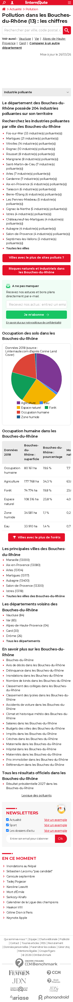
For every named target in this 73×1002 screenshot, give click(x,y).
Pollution (32, 9)
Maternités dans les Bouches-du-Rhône (33, 754)
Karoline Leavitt (17, 887)
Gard (22, 43)
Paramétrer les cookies (43, 947)
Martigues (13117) (17, 575)
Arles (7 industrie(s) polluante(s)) (28, 174)
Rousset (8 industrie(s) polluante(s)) (30, 154)
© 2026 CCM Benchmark (36, 955)
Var (37, 39)
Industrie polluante (18, 92)
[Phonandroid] (53, 997)
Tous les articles (30, 943)
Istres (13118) (14, 591)
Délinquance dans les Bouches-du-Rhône (35, 670)
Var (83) (11, 620)
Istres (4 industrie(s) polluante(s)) (28, 214)
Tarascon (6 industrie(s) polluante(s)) (31, 189)
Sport (13, 825)
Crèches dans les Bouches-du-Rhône (32, 739)
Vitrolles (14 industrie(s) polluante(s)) (31, 143)
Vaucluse (25, 39)
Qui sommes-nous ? (15, 939)
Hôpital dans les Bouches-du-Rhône (31, 749)
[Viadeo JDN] (53, 989)
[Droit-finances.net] (53, 981)
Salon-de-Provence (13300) (25, 586)
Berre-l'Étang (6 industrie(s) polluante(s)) (34, 194)
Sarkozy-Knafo (16, 897)
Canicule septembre (20, 876)
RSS (43, 943)
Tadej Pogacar (16, 881)
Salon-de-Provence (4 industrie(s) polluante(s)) (38, 234)
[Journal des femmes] (19, 972)
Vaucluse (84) (15, 615)
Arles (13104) (14, 570)
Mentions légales (27, 951)
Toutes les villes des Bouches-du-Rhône (35, 596)
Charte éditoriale (48, 939)
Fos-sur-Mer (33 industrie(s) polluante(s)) (34, 133)
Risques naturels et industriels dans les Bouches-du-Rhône (36, 270)
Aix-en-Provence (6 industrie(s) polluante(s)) (36, 184)
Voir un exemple (55, 820)
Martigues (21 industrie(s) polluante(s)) (32, 138)
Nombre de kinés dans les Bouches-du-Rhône (38, 681)
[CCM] (53, 972)
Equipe (33, 939)
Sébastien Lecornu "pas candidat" (29, 871)
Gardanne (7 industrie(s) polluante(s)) (31, 179)
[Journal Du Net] (19, 981)
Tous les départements (23, 641)
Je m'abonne (34, 315)
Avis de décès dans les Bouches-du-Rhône (35, 665)
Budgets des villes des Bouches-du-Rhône (35, 728)
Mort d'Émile (15, 892)
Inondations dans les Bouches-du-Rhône (34, 675)
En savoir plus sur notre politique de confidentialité (33, 322)
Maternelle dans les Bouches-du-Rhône (33, 744)
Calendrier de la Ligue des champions (32, 902)
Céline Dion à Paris (19, 912)
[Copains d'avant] (19, 989)
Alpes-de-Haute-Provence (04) (27, 625)
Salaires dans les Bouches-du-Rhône (31, 723)
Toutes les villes (17, 248)
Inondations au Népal (21, 866)
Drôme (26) (14, 636)
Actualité (16, 9)
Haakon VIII (14, 907)
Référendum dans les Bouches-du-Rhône (35, 765)
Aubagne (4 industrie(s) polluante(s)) (31, 228)
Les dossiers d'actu (21, 831)
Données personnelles (16, 947)
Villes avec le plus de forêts (39, 537)
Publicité (64, 939)
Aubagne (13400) (17, 580)
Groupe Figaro (47, 951)
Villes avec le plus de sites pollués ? (36, 257)
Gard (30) (12, 631)
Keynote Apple (16, 918)
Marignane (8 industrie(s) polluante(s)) (32, 159)
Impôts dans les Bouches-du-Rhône (31, 734)
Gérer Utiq (64, 947)
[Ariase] (19, 997)
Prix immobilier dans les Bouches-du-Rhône (37, 759)
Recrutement (55, 943)
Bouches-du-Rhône (19, 660)
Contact (14, 943)
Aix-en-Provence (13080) (23, 565)
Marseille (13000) (18, 560)
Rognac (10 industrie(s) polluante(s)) (30, 149)
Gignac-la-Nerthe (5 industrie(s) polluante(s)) (36, 209)
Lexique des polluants (36, 795)
